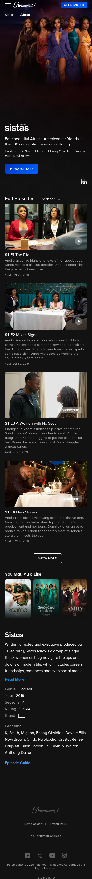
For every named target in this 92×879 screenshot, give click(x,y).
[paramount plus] (25, 5)
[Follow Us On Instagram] (64, 855)
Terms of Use (32, 824)
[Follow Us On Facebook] (27, 855)
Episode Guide (17, 763)
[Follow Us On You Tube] (52, 855)
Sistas (9, 15)
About (25, 15)
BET (21, 716)
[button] (7, 5)
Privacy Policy (59, 824)
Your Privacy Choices (46, 836)
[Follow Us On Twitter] (40, 855)
